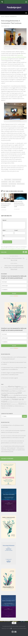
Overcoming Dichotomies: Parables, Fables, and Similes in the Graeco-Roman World (13, 56)
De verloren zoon (17, 389)
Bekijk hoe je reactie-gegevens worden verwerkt (13, 248)
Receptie (3, 404)
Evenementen (13, 16)
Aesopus (6, 386)
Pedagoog (19, 401)
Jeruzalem (24, 391)
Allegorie (22, 386)
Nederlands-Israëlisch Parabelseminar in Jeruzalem (6, 205)
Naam (4, 230)
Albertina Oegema (8, 179)
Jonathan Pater (4, 183)
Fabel (13, 391)
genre (13, 181)
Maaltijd (16, 395)
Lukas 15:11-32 (11, 395)
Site (3, 235)
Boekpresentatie (10, 389)
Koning (15, 393)
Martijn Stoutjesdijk (20, 183)
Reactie (5, 220)
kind (11, 393)
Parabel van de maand (12, 400)
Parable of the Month (13, 401)
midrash (24, 397)
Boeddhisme (5, 389)
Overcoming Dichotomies (6, 185)
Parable (13, 185)
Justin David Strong (12, 183)
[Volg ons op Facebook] (23, 252)
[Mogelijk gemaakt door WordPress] (11, 628)
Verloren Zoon (18, 406)
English (7, 16)
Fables (10, 181)
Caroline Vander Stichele (16, 179)
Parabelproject (14, 7)
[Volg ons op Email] (26, 252)
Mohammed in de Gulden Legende (10, 378)
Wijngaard (3, 408)
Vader (14, 406)
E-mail (16, 230)
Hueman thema (23, 628)
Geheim (16, 391)
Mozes (2, 399)
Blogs (2, 16)
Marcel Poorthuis (23, 395)
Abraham (3, 386)
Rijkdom (9, 404)
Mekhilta (20, 397)
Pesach (22, 401)
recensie (25, 401)
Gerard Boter (18, 181)
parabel (6, 399)
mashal (17, 397)
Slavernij (21, 404)
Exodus (10, 391)
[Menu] (26, 2)
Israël (20, 391)
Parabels (10, 399)
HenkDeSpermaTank (7, 425)
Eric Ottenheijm (4, 181)
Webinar (23, 406)
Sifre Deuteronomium (14, 404)
